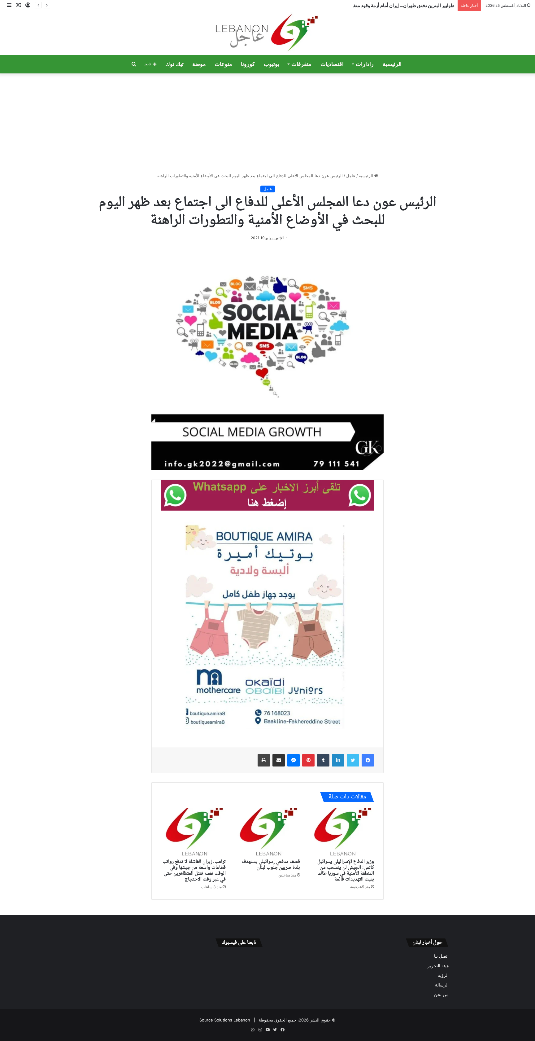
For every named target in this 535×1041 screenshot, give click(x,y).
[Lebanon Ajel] (267, 33)
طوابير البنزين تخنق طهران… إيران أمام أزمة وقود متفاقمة (400, 5)
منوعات (223, 64)
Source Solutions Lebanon (224, 1019)
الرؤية (443, 975)
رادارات (365, 64)
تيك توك (174, 64)
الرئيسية (392, 64)
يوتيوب (271, 64)
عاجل (350, 175)
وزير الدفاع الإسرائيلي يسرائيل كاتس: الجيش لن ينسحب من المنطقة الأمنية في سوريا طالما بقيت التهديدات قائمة (345, 871)
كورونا (248, 64)
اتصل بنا (441, 956)
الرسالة (442, 984)
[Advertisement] (267, 123)
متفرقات (301, 64)
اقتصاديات (332, 64)
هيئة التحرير (438, 965)
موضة (199, 64)
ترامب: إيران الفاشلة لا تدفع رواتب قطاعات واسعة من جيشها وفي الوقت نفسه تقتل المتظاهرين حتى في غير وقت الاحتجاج (194, 871)
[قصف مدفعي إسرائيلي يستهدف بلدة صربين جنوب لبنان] (267, 832)
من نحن (441, 994)
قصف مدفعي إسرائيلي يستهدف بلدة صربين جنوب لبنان (271, 865)
